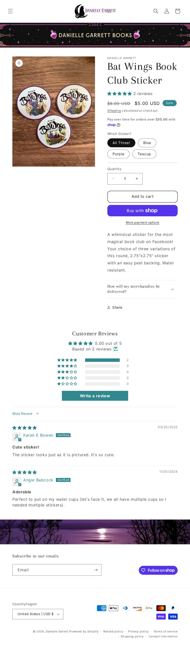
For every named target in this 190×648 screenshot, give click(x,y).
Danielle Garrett (57, 631)
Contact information (163, 636)
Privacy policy (138, 631)
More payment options (142, 222)
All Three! (121, 143)
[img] (24, 427)
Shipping (114, 110)
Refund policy (113, 631)
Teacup (144, 154)
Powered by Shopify (84, 631)
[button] (10, 11)
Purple (118, 154)
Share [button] (117, 307)
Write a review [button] (95, 395)
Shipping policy (132, 636)
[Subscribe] (95, 570)
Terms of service (166, 631)
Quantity (114, 169)
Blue (147, 143)
